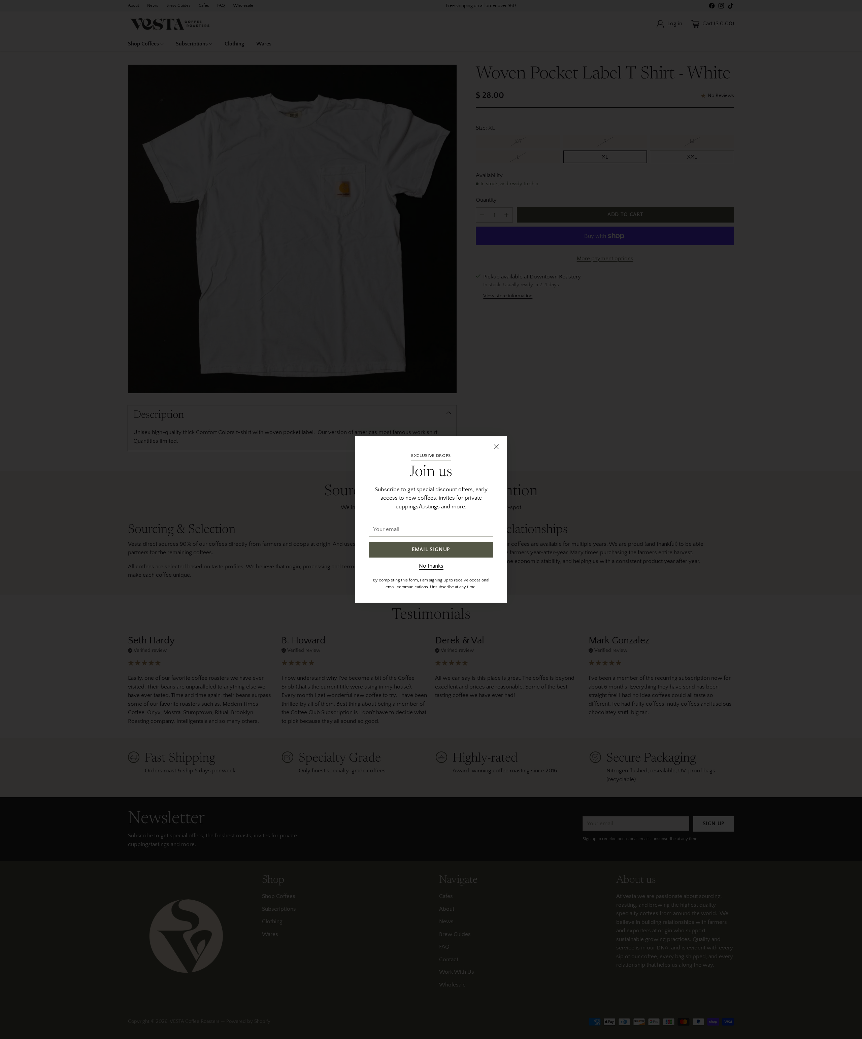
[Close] (496, 446)
